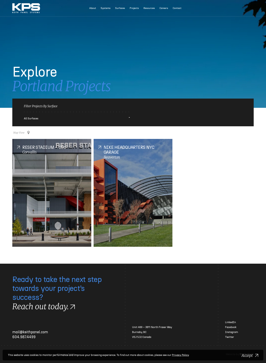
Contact (177, 8)
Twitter (229, 337)
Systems (106, 8)
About (92, 8)
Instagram (231, 332)
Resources (149, 8)
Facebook (230, 327)
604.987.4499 (24, 337)
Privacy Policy (180, 355)
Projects (134, 8)
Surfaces (120, 8)
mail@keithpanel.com (30, 332)
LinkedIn (230, 322)
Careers (163, 8)
